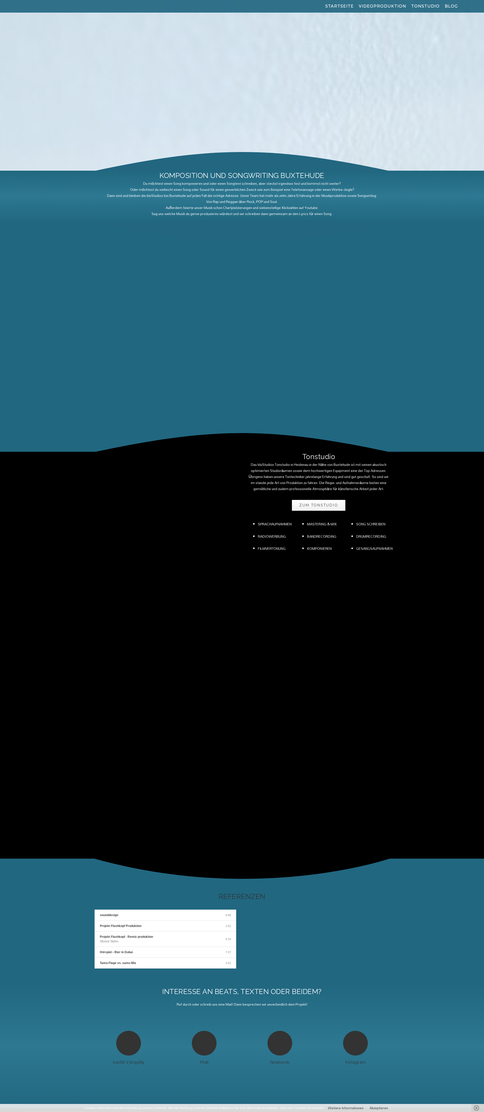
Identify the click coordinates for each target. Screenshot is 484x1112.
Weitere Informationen (346, 1107)
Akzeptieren (379, 1107)
